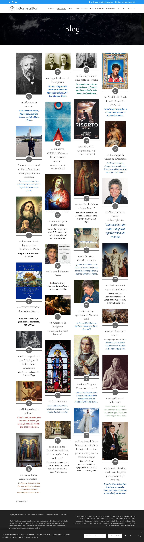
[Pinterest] (12, 2)
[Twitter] (9, 2)
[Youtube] (16, 2)
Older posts (21, 501)
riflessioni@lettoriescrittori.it (126, 2)
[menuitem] (51, 8)
